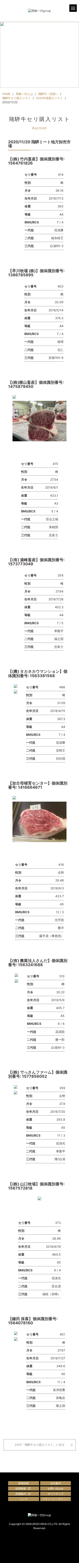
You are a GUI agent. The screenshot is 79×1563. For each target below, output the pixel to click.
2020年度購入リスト (49, 98)
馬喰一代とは (24, 94)
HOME (6, 94)
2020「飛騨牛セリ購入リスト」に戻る (40, 1444)
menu (73, 8)
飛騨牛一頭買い (48, 94)
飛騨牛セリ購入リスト (16, 98)
